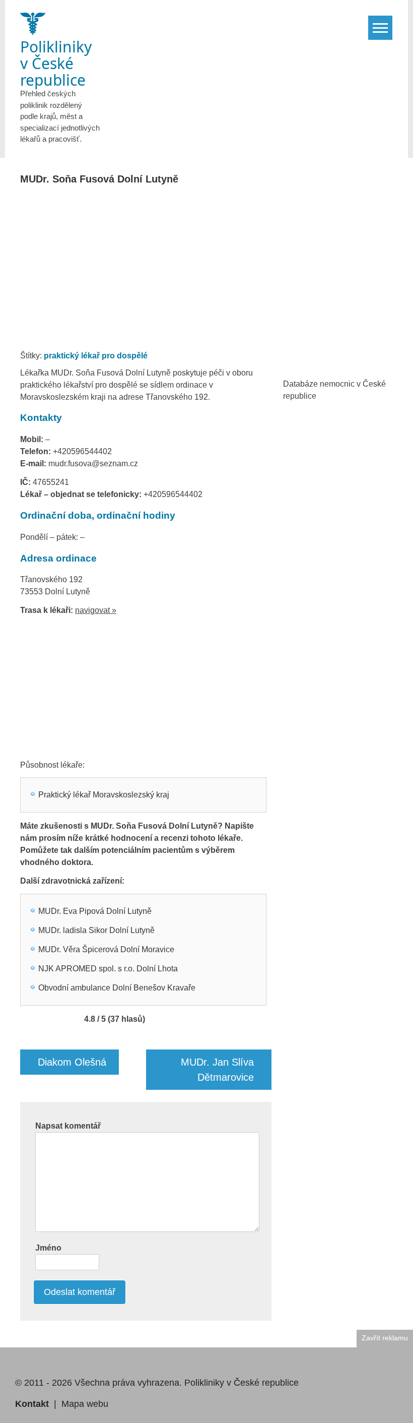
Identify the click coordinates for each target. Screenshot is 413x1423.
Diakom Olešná (72, 1062)
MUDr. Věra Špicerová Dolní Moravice (106, 949)
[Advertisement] (207, 270)
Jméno (48, 1248)
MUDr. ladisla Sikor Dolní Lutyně (96, 930)
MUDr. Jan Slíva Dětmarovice (217, 1070)
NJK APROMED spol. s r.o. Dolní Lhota (108, 968)
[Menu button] (380, 27)
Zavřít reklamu (385, 1338)
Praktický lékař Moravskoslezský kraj (103, 794)
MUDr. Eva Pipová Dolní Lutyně (95, 911)
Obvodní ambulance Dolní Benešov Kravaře (116, 987)
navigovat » (95, 610)
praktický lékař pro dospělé (96, 355)
